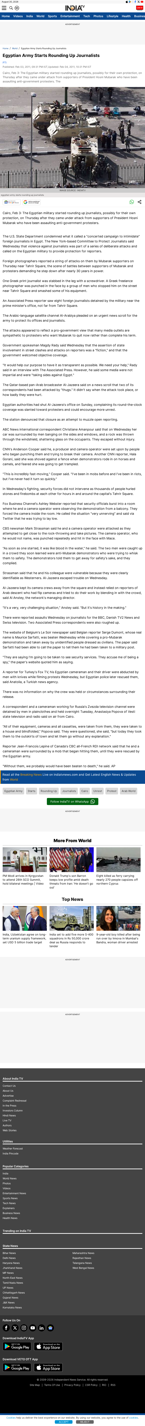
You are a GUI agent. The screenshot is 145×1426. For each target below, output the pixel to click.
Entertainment (70, 16)
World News (9, 1178)
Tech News (9, 1203)
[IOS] (127, 2)
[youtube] (32, 1327)
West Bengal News (83, 1267)
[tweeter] (15, 1327)
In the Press (9, 1105)
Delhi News (9, 1257)
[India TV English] (75, 8)
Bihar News (9, 1252)
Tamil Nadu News (13, 1282)
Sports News (10, 1198)
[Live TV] (139, 8)
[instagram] (23, 1327)
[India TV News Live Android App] (17, 1346)
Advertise (8, 1095)
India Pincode (10, 1153)
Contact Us (9, 1085)
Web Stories (9, 1130)
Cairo (84, 791)
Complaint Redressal (14, 1100)
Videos (18, 16)
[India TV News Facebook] (135, 2)
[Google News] (12, 202)
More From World (72, 840)
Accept (64, 1421)
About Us (8, 1090)
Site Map (35, 1384)
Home (6, 16)
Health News (10, 1217)
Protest (111, 791)
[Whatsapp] (132, 202)
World (40, 16)
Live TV (7, 1120)
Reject (84, 1421)
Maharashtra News (83, 1252)
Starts (31, 791)
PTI (5, 62)
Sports (52, 16)
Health (126, 16)
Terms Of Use (52, 1384)
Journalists (69, 791)
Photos (98, 16)
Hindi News (9, 1115)
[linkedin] (41, 1327)
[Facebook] (6, 1327)
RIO (104, 1384)
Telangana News (82, 1262)
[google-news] (50, 1327)
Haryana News (11, 1262)
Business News (11, 1213)
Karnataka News (12, 1307)
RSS (113, 1384)
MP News (8, 1272)
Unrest (97, 791)
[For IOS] (48, 1367)
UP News (8, 1287)
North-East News (12, 1277)
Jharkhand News (12, 1267)
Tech (86, 16)
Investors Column (13, 1110)
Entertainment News (14, 1193)
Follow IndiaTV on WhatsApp (69, 801)
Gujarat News (10, 1297)
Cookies (11, 1417)
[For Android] (17, 1367)
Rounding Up (49, 791)
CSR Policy (91, 1384)
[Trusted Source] (31, 202)
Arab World (128, 791)
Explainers (8, 1208)
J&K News (8, 1302)
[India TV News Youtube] (142, 2)
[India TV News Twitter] (138, 2)
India (29, 16)
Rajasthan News (81, 1257)
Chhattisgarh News (14, 1292)
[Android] (130, 2)
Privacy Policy (72, 1384)
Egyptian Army (13, 791)
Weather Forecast (13, 1148)
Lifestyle (112, 16)
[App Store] (48, 1346)
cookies (133, 1417)
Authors (7, 1125)
